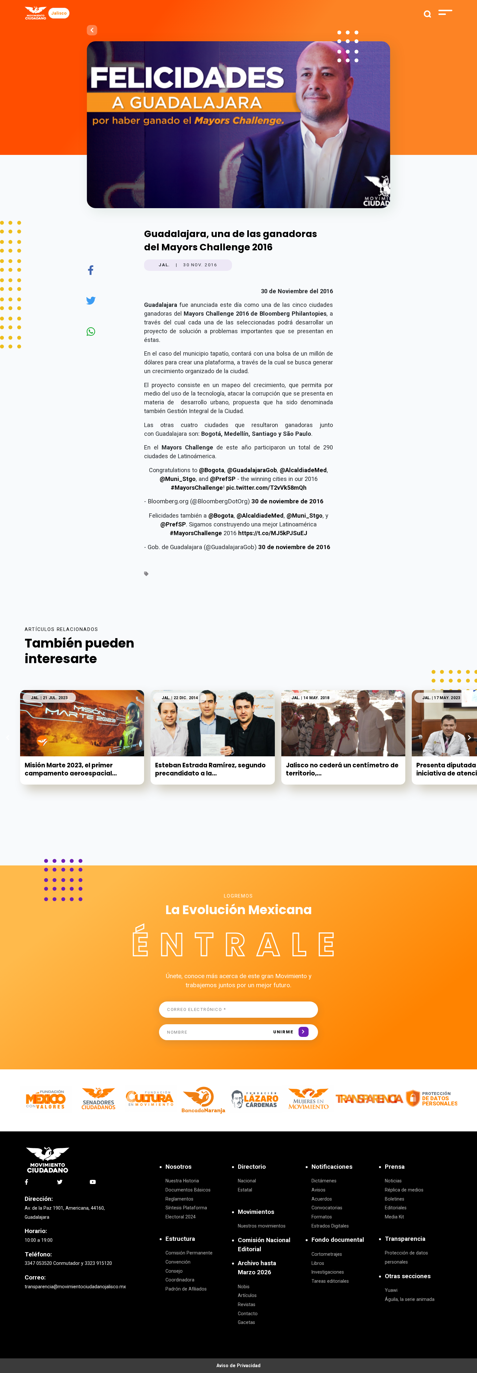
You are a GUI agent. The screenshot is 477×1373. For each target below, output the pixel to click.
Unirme (283, 1031)
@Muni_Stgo (178, 478)
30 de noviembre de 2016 (287, 501)
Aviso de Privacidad (238, 1365)
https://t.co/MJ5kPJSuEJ (272, 533)
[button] (469, 737)
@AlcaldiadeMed (303, 470)
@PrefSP (223, 478)
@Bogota (211, 470)
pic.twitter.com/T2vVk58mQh (266, 487)
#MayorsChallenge (197, 487)
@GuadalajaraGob (252, 470)
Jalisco (59, 13)
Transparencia (405, 1238)
